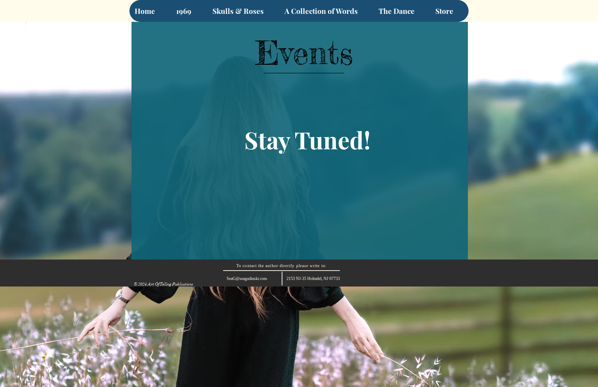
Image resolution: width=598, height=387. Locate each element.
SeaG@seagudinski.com (247, 278)
